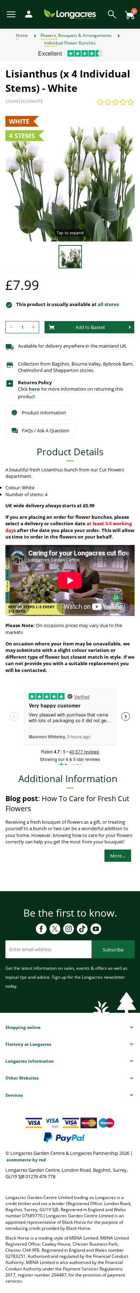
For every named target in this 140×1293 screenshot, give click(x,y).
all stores (108, 304)
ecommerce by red (26, 1160)
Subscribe (113, 949)
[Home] (70, 14)
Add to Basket (90, 327)
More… (117, 855)
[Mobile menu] (11, 14)
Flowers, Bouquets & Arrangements (76, 35)
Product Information (44, 412)
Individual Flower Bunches (70, 43)
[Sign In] (27, 13)
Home (22, 35)
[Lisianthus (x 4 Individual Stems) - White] (70, 176)
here (34, 389)
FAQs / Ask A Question (45, 430)
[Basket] (128, 12)
